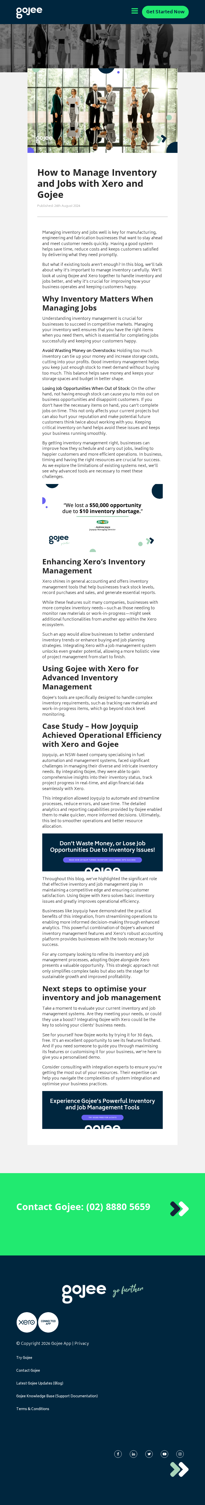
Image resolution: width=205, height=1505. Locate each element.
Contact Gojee (28, 1371)
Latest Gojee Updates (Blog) (39, 1384)
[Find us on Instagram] (180, 1454)
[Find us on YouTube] (164, 1454)
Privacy (81, 1343)
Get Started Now (165, 12)
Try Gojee (24, 1358)
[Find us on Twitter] (149, 1454)
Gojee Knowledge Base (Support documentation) (57, 1397)
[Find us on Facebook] (118, 1454)
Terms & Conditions (32, 1409)
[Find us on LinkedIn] (133, 1454)
